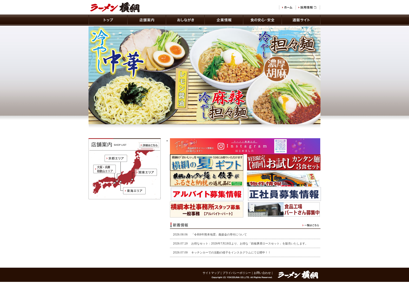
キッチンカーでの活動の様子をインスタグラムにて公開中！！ (231, 252)
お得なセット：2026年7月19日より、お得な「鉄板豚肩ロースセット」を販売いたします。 (249, 243)
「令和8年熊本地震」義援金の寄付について (219, 234)
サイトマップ (211, 273)
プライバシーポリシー (236, 273)
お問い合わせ (262, 273)
